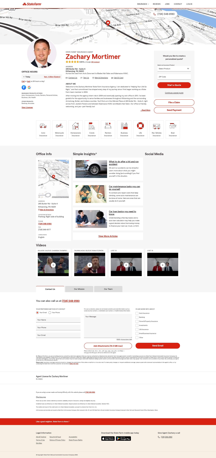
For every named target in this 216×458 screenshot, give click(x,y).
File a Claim (174, 102)
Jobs (167, 4)
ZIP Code (162, 77)
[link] (32, 4)
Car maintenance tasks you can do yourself (124, 187)
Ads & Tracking (41, 437)
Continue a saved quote (174, 93)
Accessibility (73, 437)
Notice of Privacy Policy (57, 440)
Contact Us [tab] (50, 289)
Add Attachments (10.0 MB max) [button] (108, 346)
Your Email (43, 312)
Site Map (39, 443)
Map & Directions (47, 210)
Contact (178, 4)
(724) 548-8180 (45, 224)
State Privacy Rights (75, 440)
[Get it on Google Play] (123, 438)
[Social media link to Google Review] (29, 87)
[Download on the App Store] (108, 438)
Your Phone (56, 312)
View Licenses (27, 107)
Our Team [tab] (108, 289)
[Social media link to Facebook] (24, 87)
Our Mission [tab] (79, 289)
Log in (189, 4)
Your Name (41, 320)
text (28, 81)
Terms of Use (40, 440)
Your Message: (90, 317)
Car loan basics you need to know (122, 212)
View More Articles (108, 236)
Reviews (156, 4)
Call (23, 81)
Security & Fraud (55, 437)
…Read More (145, 110)
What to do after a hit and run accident (124, 163)
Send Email (157, 346)
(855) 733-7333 (74, 363)
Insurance (142, 4)
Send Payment (174, 110)
